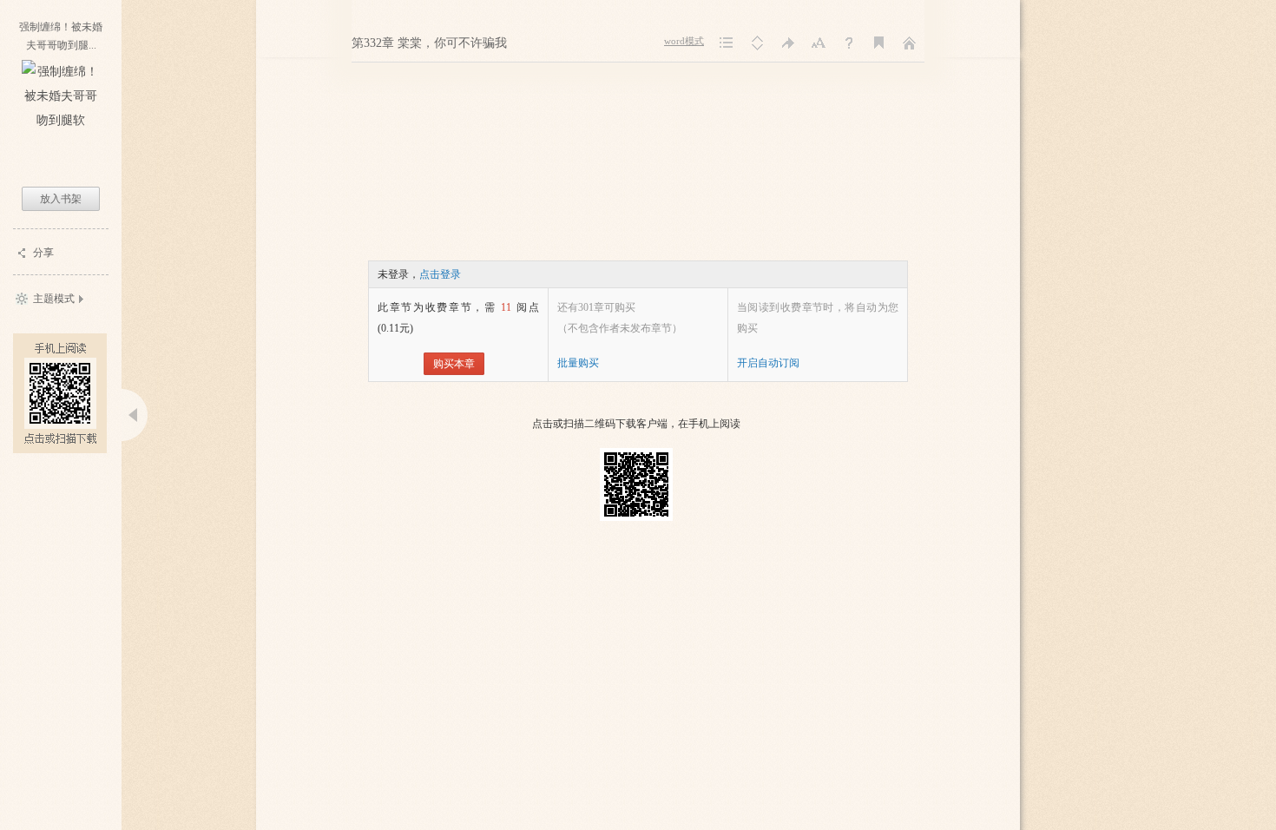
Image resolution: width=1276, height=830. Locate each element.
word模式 (684, 41)
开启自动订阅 (768, 363)
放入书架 (61, 199)
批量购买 (578, 363)
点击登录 (440, 274)
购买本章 (454, 364)
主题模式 (54, 299)
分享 (43, 253)
